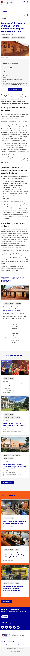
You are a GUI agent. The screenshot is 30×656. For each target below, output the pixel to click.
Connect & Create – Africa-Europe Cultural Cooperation (14, 385)
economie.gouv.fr (17, 644)
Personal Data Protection (15, 651)
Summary (5, 11)
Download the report (16, 89)
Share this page (27, 15)
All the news (6, 601)
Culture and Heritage (5, 37)
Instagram (18, 627)
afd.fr (2, 641)
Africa (7, 75)
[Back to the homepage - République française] (10, 3)
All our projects (7, 482)
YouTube (14, 627)
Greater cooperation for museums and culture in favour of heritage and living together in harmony (14, 555)
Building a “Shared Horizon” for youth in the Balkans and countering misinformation (13, 588)
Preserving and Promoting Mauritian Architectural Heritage (14, 424)
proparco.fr (10, 641)
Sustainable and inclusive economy (18, 37)
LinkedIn (6, 627)
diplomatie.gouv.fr (5, 644)
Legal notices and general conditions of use (15, 648)
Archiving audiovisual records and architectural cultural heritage (14, 522)
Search (24, 2)
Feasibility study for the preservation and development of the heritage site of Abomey (14, 309)
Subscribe (4, 616)
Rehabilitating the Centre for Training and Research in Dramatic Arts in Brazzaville (14, 466)
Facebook (10, 627)
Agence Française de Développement (12, 79)
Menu (27, 2)
